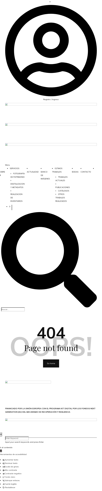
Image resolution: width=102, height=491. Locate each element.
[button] (1, 451)
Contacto (86, 172)
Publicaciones (62, 187)
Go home (51, 363)
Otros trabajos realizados (61, 197)
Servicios (14, 168)
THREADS (55, 405)
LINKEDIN (55, 401)
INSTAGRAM (56, 395)
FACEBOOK (56, 391)
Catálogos (63, 191)
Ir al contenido (6, 447)
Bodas (75, 172)
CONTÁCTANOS (58, 382)
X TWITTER (56, 398)
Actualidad (33, 172)
